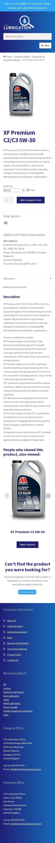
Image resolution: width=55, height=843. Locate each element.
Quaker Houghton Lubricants (18, 710)
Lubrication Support (17, 631)
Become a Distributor (18, 643)
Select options (27, 544)
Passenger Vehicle (22, 56)
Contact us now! (27, 591)
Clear (32, 190)
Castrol (7, 688)
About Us (11, 620)
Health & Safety (15, 626)
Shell (6, 714)
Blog (9, 637)
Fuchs (6, 699)
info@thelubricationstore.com (25, 769)
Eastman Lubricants (13, 692)
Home (9, 56)
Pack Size (8, 186)
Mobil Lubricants (11, 703)
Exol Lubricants (11, 695)
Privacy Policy (14, 654)
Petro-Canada (10, 707)
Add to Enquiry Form (30, 200)
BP (4, 684)
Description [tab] (9, 278)
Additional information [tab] (15, 287)
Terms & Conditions (17, 648)
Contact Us (12, 660)
